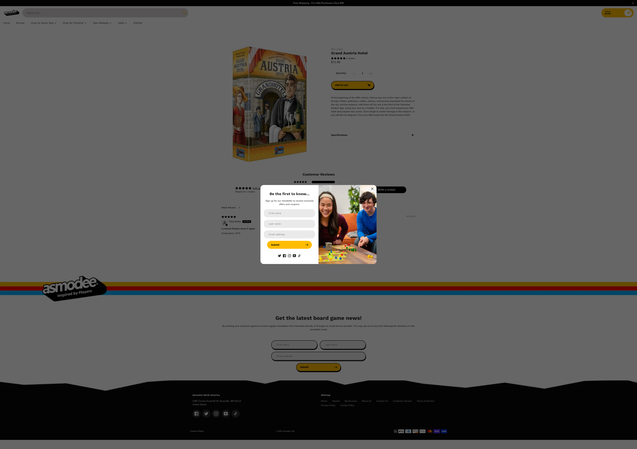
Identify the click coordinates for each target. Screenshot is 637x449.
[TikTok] (299, 255)
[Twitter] (279, 255)
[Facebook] (284, 255)
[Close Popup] (372, 189)
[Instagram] (289, 255)
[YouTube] (294, 255)
